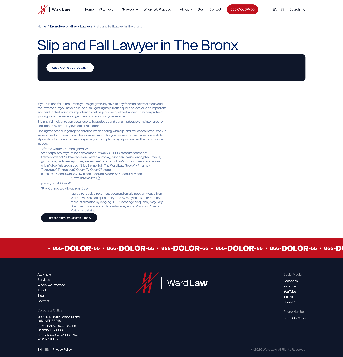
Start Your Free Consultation (70, 68)
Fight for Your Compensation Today (69, 218)
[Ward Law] (54, 9)
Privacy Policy (62, 349)
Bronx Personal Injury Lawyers (71, 26)
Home (42, 26)
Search (295, 9)
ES (282, 9)
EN (275, 9)
